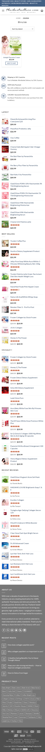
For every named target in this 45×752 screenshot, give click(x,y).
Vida (39, 717)
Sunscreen (22, 717)
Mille (4, 710)
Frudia (10, 702)
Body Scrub (26, 688)
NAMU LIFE (26, 710)
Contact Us (29, 743)
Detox (12, 699)
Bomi (4, 691)
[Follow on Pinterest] (16, 630)
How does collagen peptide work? (21, 645)
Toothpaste (32, 717)
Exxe (32, 699)
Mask (36, 706)
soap (15, 717)
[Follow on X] (8, 630)
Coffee (17, 695)
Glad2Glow (18, 702)
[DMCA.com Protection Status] (28, 749)
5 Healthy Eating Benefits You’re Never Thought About (23, 659)
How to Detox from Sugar (18, 673)
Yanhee (14, 721)
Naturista (35, 710)
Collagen (5, 699)
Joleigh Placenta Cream (11, 57)
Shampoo (29, 713)
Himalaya (32, 702)
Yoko (20, 721)
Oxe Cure (5, 713)
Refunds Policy (17, 743)
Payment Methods (13, 741)
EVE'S (27, 699)
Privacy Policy (30, 739)
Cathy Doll (11, 691)
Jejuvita (5, 706)
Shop (10, 739)
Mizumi (17, 710)
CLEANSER (27, 691)
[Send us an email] (12, 630)
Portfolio (18, 739)
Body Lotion (16, 688)
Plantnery (14, 713)
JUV (11, 706)
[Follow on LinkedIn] (25, 630)
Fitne (4, 702)
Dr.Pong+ (19, 699)
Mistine (10, 710)
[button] (3, 10)
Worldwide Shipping (30, 741)
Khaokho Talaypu (20, 706)
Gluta (25, 702)
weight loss (6, 721)
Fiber (38, 699)
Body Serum (36, 688)
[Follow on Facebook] (4, 630)
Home (18, 18)
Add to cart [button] (11, 63)
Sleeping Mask (7, 717)
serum (21, 713)
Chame (19, 691)
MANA (30, 706)
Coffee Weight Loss (28, 695)
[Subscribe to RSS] (20, 630)
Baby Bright (6, 688)
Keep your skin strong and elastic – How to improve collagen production (24, 666)
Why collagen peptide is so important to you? (25, 651)
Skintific (36, 713)
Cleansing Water (7, 695)
